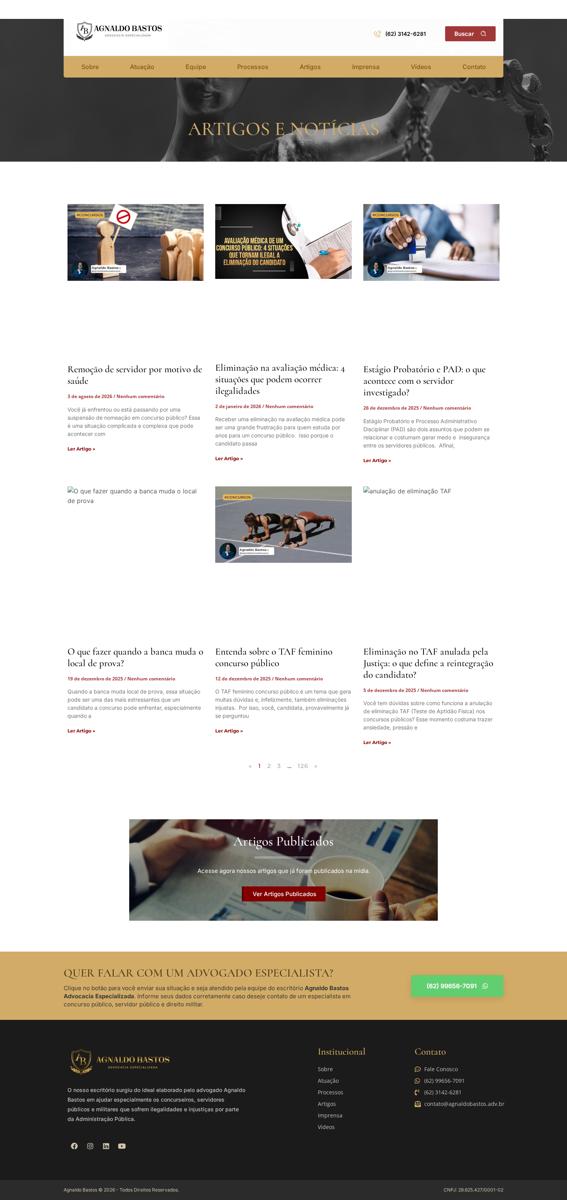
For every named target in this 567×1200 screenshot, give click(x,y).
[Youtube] (122, 1146)
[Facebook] (74, 1146)
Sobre (90, 67)
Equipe (196, 67)
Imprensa (366, 67)
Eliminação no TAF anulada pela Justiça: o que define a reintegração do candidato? (428, 663)
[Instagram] (90, 1146)
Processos (252, 67)
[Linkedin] (106, 1146)
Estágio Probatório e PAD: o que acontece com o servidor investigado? (424, 380)
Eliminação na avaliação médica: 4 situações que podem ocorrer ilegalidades (280, 379)
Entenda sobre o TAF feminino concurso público (273, 657)
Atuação (142, 67)
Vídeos (421, 67)
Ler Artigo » (81, 449)
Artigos (310, 67)
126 (303, 766)
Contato (474, 67)
